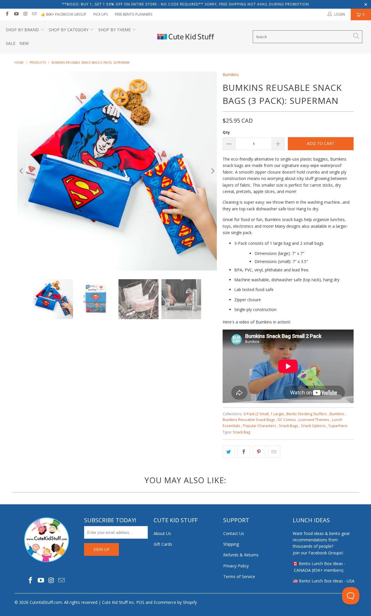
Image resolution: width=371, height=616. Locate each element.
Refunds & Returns (241, 555)
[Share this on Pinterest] (259, 452)
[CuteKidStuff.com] (185, 37)
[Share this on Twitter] (229, 452)
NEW (24, 43)
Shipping (231, 544)
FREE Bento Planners (133, 14)
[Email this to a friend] (274, 452)
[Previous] (21, 171)
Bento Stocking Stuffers (307, 413)
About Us (162, 533)
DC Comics (288, 419)
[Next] (212, 171)
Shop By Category (68, 29)
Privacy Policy (236, 566)
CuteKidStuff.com (46, 602)
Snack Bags (289, 425)
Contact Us (233, 533)
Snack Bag (241, 432)
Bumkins (231, 74)
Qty (226, 132)
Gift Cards (163, 544)
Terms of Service (239, 576)
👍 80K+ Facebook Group (63, 14)
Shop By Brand (22, 29)
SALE (10, 43)
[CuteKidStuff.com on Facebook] (6, 14)
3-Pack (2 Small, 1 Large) (264, 413)
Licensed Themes (315, 419)
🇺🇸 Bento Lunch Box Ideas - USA (323, 581)
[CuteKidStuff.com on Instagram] (25, 14)
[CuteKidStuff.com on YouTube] (15, 14)
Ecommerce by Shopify (175, 602)
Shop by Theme (114, 29)
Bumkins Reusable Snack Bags (250, 419)
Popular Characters (260, 425)
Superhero (338, 425)
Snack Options (314, 425)
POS (140, 602)
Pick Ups (100, 14)
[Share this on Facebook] (244, 452)
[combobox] (307, 36)
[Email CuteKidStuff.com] (34, 14)
